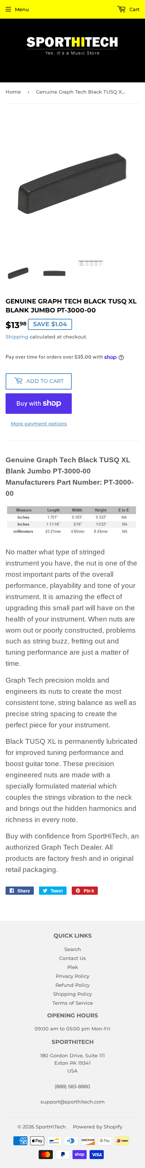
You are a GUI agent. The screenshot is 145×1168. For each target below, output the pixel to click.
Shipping (17, 337)
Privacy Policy (72, 976)
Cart (133, 9)
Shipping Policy (72, 994)
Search (72, 949)
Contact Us (72, 958)
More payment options (39, 423)
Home (13, 92)
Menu (22, 9)
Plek (72, 967)
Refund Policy (72, 985)
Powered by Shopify (97, 1127)
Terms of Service (72, 1003)
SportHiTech (51, 1127)
